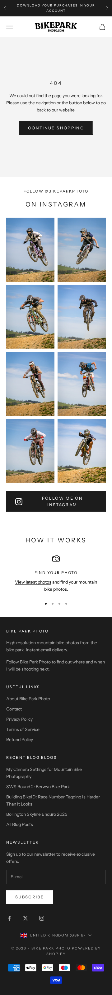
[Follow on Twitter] (25, 918)
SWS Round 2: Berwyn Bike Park (38, 786)
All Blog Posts (19, 824)
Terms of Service (23, 729)
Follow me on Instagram (62, 501)
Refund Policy (19, 739)
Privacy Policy (19, 719)
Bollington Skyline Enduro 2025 (36, 814)
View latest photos (33, 582)
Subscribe (29, 896)
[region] (56, 574)
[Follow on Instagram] (42, 918)
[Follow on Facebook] (9, 918)
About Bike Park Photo (28, 699)
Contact (14, 709)
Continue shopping (56, 127)
